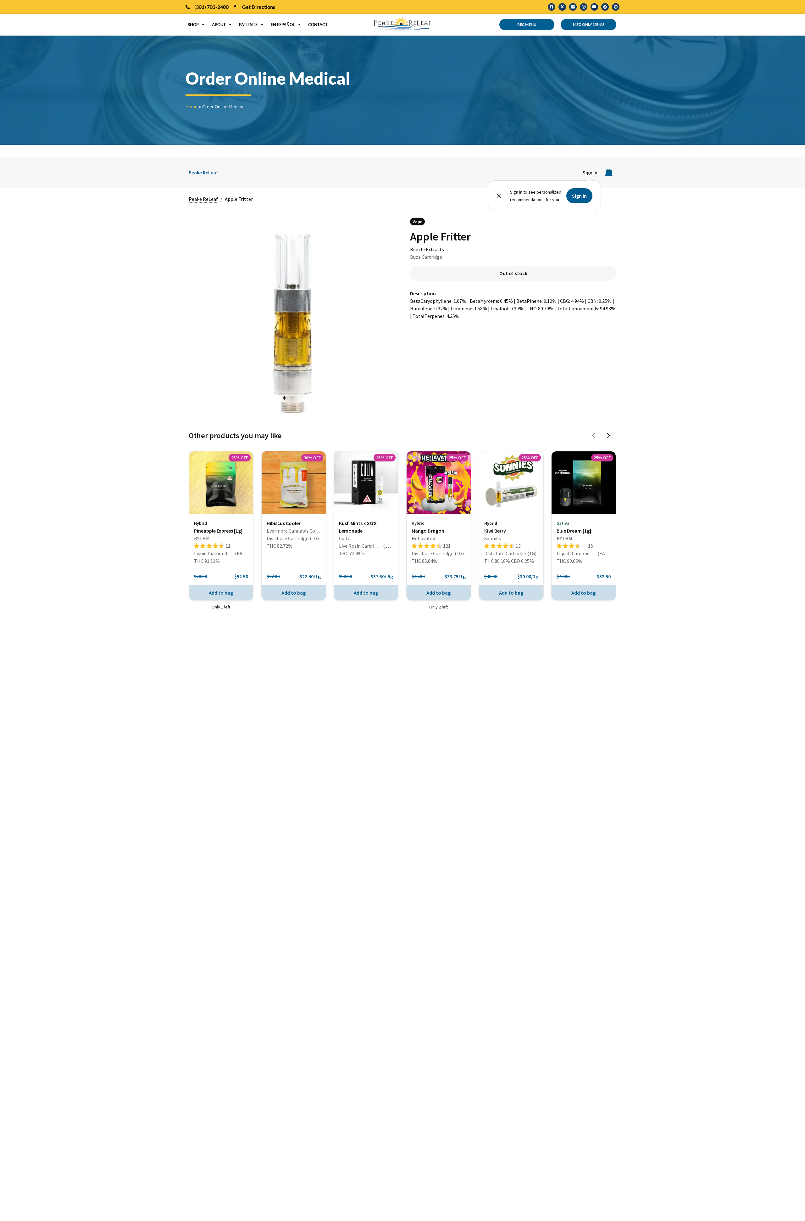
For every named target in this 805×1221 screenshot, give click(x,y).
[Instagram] (583, 7)
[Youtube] (594, 7)
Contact (318, 24)
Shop (193, 24)
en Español (283, 24)
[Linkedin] (573, 7)
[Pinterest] (615, 7)
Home (191, 106)
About (219, 24)
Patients (248, 24)
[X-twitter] (562, 7)
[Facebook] (551, 7)
